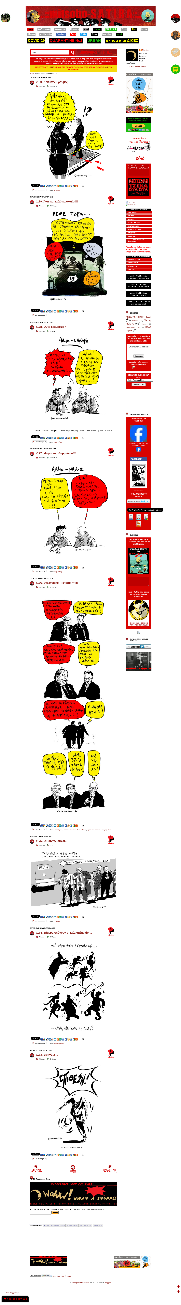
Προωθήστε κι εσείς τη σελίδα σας (138, 453)
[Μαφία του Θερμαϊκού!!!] (73, 560)
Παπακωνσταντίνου (70, 830)
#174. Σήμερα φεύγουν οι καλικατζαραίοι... (64, 932)
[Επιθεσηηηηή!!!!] (73, 1145)
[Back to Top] (178, 1287)
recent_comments (72, 1225)
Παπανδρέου (81, 830)
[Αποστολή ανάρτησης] (83, 186)
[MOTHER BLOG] (5, 17)
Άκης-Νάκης (58, 442)
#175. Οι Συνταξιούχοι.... (52, 840)
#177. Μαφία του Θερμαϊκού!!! (56, 453)
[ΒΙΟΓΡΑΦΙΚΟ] (175, 34)
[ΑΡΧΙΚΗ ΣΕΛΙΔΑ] (175, 17)
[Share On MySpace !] (66, 186)
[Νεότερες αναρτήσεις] (36, 1172)
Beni (109, 830)
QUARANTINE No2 (138, 317)
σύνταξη (57, 921)
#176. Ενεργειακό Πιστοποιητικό (57, 582)
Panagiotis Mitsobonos (80, 1283)
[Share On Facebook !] (41, 186)
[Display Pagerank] (35, 1276)
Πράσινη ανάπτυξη (93, 830)
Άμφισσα (144, 324)
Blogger (108, 1283)
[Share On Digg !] (50, 186)
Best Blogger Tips (12, 1293)
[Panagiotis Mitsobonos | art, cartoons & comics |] (138, 451)
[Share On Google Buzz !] (44, 186)
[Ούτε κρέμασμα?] (73, 428)
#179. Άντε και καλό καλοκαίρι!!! (57, 201)
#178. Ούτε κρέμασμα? (51, 326)
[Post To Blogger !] (58, 186)
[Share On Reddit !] (52, 186)
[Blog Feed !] (76, 186)
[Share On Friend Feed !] (63, 186)
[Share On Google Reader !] (71, 186)
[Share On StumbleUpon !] (60, 186)
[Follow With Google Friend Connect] (45, 1276)
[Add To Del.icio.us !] (47, 186)
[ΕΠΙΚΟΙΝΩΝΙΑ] (175, 51)
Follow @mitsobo (139, 507)
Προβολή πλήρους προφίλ (136, 67)
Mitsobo (145, 50)
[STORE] (175, 68)
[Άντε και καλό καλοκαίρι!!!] (73, 304)
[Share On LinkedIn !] (55, 186)
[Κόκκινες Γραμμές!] (73, 179)
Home (32, 74)
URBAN (135, 321)
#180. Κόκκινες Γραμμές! (52, 82)
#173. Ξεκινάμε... (47, 1054)
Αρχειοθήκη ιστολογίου (58, 1225)
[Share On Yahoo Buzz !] (68, 186)
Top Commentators (85, 1225)
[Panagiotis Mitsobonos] (138, 441)
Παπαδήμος (58, 830)
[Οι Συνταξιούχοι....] (73, 910)
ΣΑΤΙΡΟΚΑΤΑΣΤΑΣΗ (36, 1225)
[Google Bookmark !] (74, 186)
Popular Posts (98, 1225)
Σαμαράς (57, 190)
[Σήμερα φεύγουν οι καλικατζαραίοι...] (73, 1032)
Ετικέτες (46, 1225)
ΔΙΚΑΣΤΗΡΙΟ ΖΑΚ (133, 327)
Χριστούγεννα (58, 1043)
